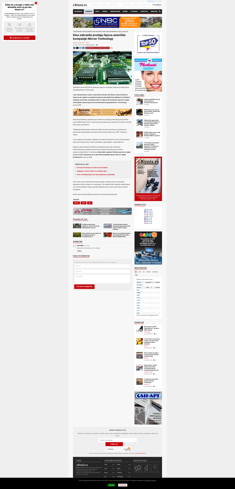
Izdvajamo (147, 332)
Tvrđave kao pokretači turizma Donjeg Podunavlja (151, 380)
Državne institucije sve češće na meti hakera (92, 167)
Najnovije (78, 11)
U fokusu (134, 11)
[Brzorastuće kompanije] (146, 468)
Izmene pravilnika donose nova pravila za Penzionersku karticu (152, 101)
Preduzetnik (115, 11)
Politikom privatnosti (140, 453)
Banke (146, 346)
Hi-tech (79, 42)
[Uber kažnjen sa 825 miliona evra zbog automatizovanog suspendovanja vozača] (139, 367)
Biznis (125, 11)
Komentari (77, 241)
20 (155, 360)
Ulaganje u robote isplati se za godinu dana (92, 171)
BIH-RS (148, 272)
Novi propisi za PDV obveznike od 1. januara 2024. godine (151, 328)
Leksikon (88, 11)
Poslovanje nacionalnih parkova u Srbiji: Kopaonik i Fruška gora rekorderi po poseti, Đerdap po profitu (151, 146)
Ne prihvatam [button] (122, 485)
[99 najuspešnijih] (138, 468)
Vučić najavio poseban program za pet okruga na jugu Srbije (151, 354)
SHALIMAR (80, 245)
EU (105, 476)
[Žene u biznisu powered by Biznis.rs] (155, 468)
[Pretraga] (159, 11)
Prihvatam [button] (111, 485)
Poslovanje (120, 476)
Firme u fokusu (148, 372)
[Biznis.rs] (82, 464)
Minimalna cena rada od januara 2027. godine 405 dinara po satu (152, 111)
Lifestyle (144, 11)
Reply (79, 251)
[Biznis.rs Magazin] (148, 175)
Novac (104, 11)
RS (136, 272)
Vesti (97, 11)
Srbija (146, 358)
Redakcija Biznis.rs (90, 45)
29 (155, 347)
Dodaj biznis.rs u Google (20, 38)
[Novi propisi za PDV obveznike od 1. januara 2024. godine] (139, 329)
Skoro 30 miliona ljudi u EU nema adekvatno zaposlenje (96, 174)
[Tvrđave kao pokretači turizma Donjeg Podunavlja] (139, 381)
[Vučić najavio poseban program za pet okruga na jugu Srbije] (139, 355)
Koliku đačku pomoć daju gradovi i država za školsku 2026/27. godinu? (152, 134)
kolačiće (86, 480)
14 (155, 386)
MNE (136, 275)
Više (111, 48)
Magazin (154, 11)
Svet (83, 42)
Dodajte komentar (81, 256)
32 (156, 334)
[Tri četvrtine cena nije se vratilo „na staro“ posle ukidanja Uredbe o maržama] (139, 341)
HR (144, 272)
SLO (140, 272)
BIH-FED (155, 272)
